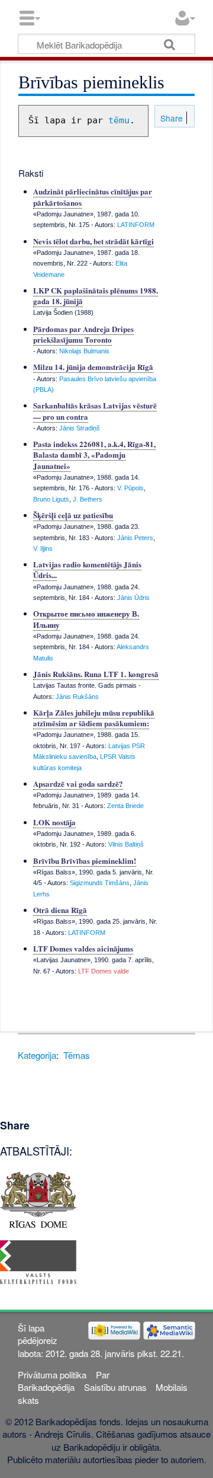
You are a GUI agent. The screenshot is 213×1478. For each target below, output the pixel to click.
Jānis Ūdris (133, 597)
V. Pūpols (130, 487)
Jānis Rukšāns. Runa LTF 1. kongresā (96, 673)
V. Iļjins (43, 548)
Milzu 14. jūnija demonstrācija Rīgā (93, 366)
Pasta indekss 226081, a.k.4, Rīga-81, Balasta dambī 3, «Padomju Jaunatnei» (94, 454)
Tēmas (76, 1055)
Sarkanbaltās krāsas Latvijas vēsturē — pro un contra (95, 411)
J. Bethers (87, 499)
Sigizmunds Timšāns (100, 882)
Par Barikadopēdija (63, 1380)
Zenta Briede (125, 805)
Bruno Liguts (51, 499)
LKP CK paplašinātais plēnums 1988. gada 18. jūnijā (95, 296)
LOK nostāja (54, 822)
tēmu (119, 120)
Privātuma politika (52, 1374)
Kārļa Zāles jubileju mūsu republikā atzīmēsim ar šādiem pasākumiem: (93, 718)
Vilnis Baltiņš (126, 844)
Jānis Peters (135, 537)
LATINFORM (135, 224)
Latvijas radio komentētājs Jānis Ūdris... (87, 569)
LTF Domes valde (103, 971)
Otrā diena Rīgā (60, 909)
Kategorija (37, 1055)
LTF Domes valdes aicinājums (83, 948)
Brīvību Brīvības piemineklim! (84, 860)
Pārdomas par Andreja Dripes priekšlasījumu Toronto (83, 334)
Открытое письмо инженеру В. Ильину (86, 619)
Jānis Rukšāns (77, 696)
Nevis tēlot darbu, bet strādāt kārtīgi (93, 241)
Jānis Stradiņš (79, 428)
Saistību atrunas (115, 1387)
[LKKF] (38, 1260)
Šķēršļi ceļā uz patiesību (73, 515)
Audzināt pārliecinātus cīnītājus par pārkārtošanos (92, 197)
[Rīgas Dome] (38, 1198)
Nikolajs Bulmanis (84, 351)
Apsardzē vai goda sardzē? (78, 783)
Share (170, 118)
